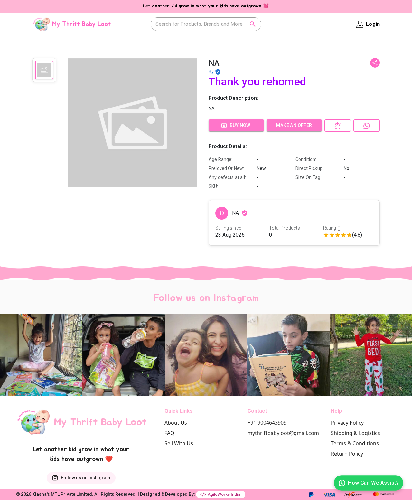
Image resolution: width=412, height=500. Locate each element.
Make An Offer (294, 125)
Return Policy (347, 453)
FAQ (169, 433)
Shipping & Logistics (355, 433)
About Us (175, 422)
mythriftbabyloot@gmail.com (283, 433)
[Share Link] (375, 63)
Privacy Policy (347, 422)
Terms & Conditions (355, 443)
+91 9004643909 (267, 422)
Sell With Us (178, 443)
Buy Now (240, 125)
